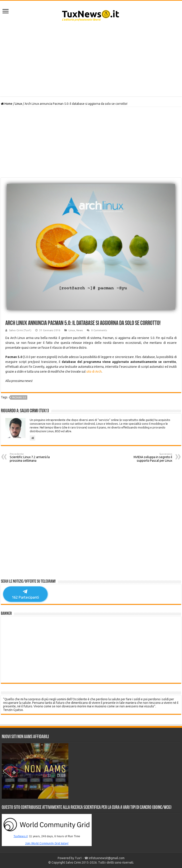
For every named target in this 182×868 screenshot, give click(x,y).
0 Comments (99, 330)
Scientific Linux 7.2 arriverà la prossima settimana (30, 457)
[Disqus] (91, 522)
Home (8, 103)
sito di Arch (94, 371)
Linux (18, 103)
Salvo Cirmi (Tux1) (20, 330)
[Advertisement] (91, 61)
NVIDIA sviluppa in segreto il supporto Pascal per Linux (153, 457)
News (79, 330)
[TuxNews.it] (91, 14)
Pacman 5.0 (19, 397)
